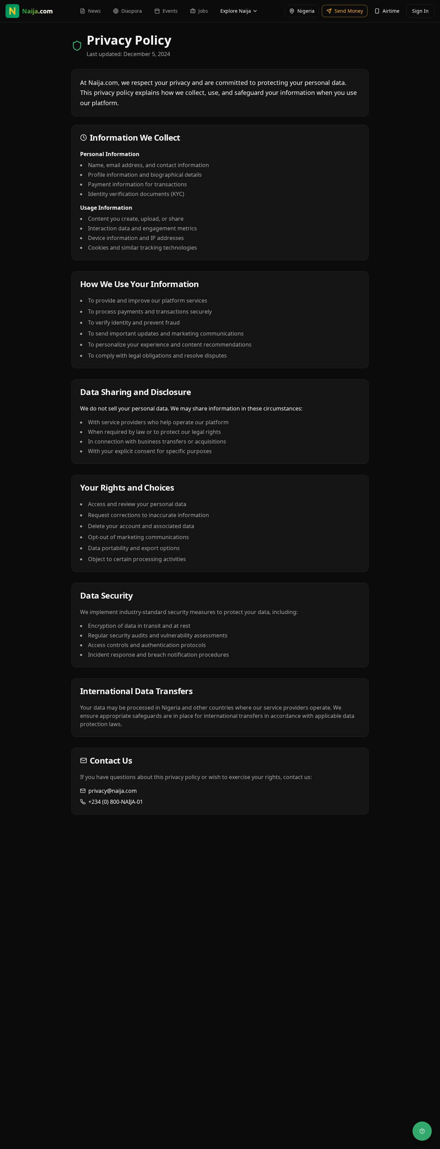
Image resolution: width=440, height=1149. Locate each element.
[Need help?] (422, 1131)
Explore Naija (235, 11)
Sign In (420, 11)
